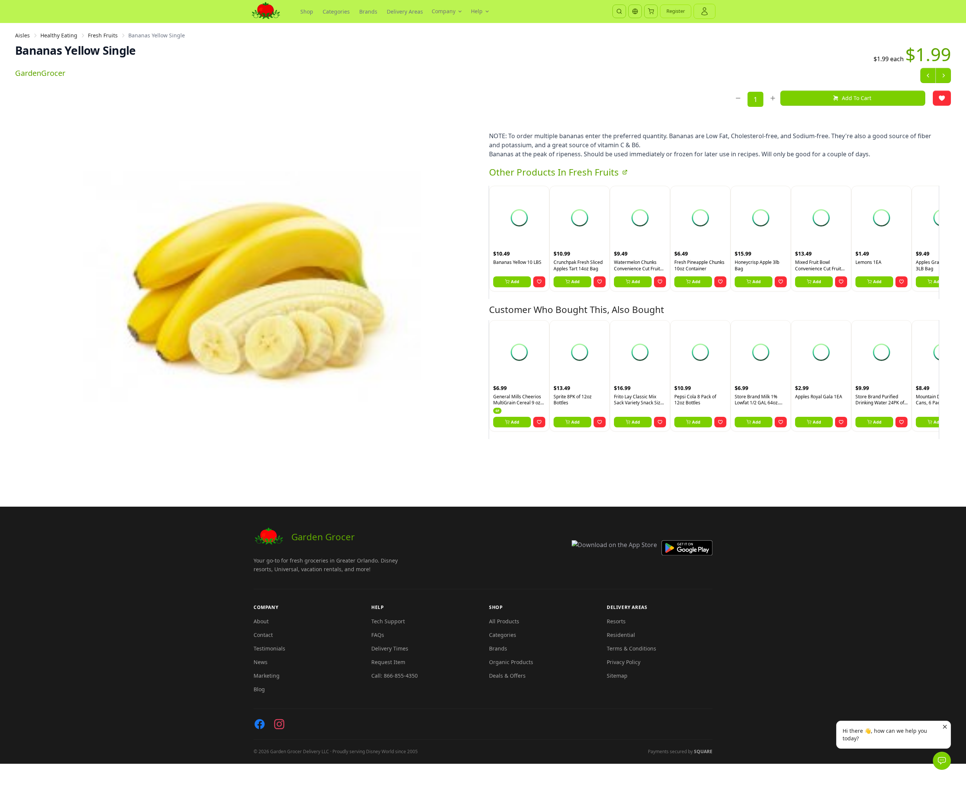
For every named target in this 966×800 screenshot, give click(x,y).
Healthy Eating (58, 35)
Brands (368, 11)
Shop (306, 11)
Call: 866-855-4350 (394, 675)
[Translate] (635, 11)
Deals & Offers (507, 675)
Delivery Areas (405, 11)
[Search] (619, 11)
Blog (259, 689)
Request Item (388, 662)
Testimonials (269, 648)
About (261, 621)
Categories (336, 11)
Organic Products (511, 662)
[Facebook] (260, 724)
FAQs (377, 634)
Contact (263, 634)
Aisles (22, 35)
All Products (504, 621)
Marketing (267, 675)
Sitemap (617, 675)
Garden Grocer (323, 536)
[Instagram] (279, 724)
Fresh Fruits (103, 35)
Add (515, 281)
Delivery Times (389, 648)
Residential (621, 634)
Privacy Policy (623, 662)
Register (675, 11)
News (261, 662)
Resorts (616, 621)
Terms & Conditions (631, 648)
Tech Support (388, 621)
